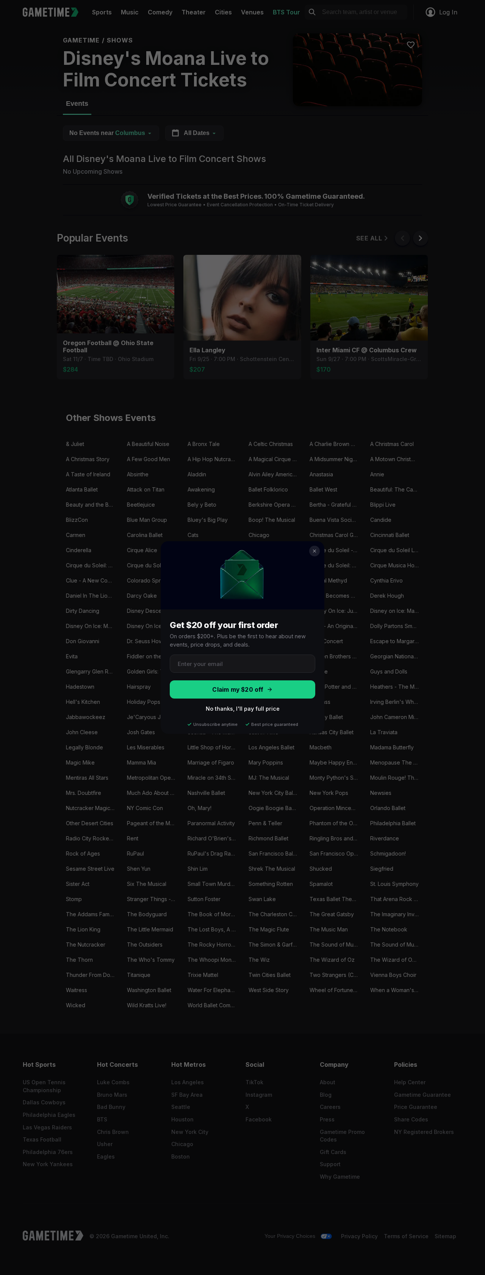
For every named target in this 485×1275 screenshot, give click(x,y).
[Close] (314, 551)
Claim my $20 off (237, 689)
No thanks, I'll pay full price (243, 708)
